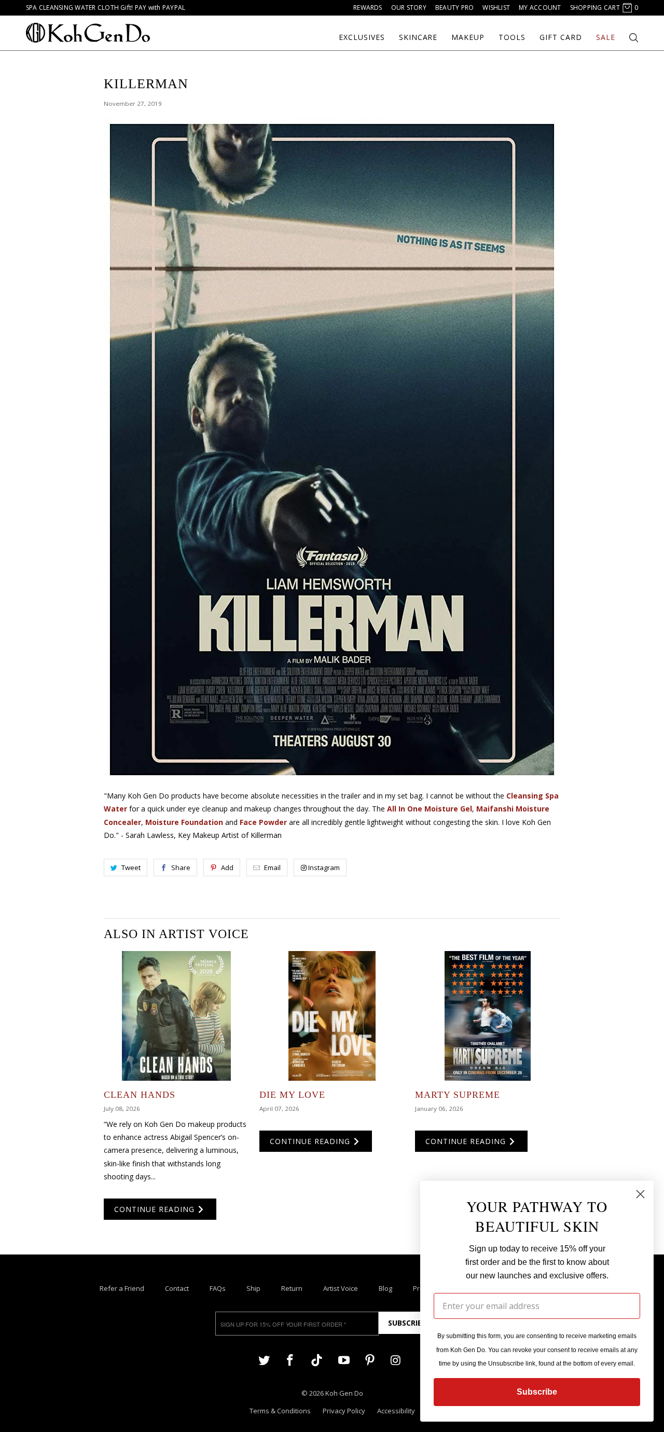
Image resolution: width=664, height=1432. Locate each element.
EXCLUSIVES (362, 37)
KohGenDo (88, 33)
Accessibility (396, 1410)
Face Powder (263, 822)
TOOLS (512, 37)
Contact (177, 1288)
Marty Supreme (457, 1095)
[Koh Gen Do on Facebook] (290, 1359)
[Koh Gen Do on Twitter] (264, 1359)
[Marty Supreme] (487, 1016)
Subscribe (407, 1323)
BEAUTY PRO (454, 7)
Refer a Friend (122, 1288)
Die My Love (292, 1095)
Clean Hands (139, 1095)
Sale (605, 37)
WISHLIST (496, 7)
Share (180, 867)
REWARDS (367, 7)
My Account (540, 7)
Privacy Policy (344, 1410)
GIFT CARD (561, 37)
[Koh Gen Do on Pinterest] (370, 1359)
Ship (253, 1288)
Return (291, 1288)
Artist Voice (340, 1288)
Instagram (324, 867)
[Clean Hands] (176, 1016)
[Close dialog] (640, 1194)
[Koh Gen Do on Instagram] (396, 1359)
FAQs (218, 1288)
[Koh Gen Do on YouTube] (343, 1359)
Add (227, 867)
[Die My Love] (332, 1016)
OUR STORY (408, 7)
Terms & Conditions (280, 1410)
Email (272, 867)
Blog (385, 1288)
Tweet (131, 867)
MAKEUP (468, 37)
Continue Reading (155, 1209)
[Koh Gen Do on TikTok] (316, 1364)
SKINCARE (418, 37)
